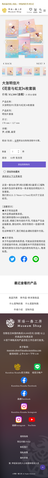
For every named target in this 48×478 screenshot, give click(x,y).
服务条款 (24, 458)
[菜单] (44, 10)
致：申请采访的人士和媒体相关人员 (24, 463)
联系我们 (24, 447)
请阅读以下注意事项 (12, 176)
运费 (17, 141)
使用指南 (24, 436)
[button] (42, 42)
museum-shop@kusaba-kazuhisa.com (24, 350)
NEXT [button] (39, 63)
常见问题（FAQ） (24, 442)
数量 (4, 152)
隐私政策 (24, 452)
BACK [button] (8, 63)
